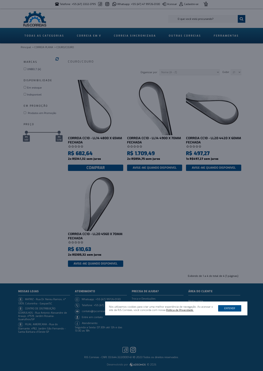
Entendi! (229, 308)
